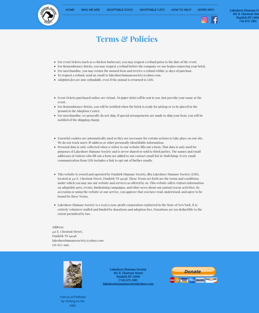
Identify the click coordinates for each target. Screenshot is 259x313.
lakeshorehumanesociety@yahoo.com (134, 75)
